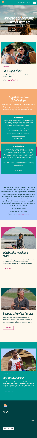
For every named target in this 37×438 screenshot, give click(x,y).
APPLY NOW (8, 268)
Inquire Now (9, 391)
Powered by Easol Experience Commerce (18, 434)
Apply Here (18, 170)
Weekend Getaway (24, 2)
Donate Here (18, 138)
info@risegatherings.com (14, 79)
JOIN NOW (8, 327)
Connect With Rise (27, 418)
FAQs (32, 420)
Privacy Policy (29, 422)
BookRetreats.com (23, 214)
